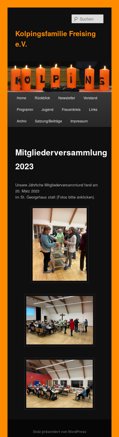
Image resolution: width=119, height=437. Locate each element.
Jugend (47, 109)
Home (21, 97)
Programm (25, 109)
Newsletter (66, 97)
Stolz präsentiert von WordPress (59, 431)
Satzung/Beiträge (48, 120)
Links (93, 109)
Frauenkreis (71, 109)
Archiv (22, 120)
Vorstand (90, 97)
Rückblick (42, 97)
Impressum (79, 120)
